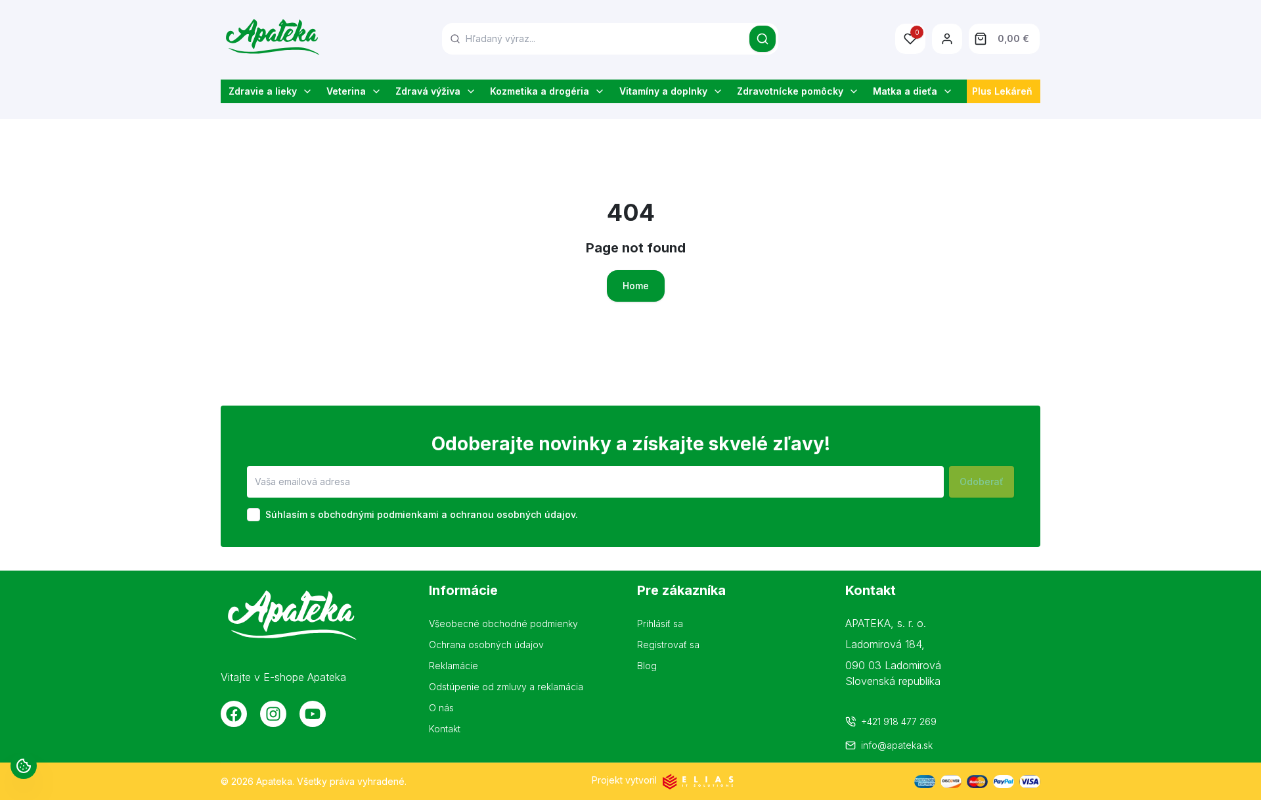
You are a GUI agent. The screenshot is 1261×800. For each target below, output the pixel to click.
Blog (647, 665)
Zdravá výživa (427, 91)
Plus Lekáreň (1002, 91)
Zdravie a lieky (263, 91)
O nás (441, 707)
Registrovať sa (668, 644)
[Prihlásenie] (947, 39)
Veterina (346, 91)
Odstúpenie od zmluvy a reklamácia (506, 686)
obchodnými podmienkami (378, 514)
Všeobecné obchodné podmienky (503, 623)
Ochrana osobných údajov (486, 644)
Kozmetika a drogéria (539, 91)
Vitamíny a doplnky (663, 91)
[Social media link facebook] (234, 714)
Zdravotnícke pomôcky (790, 91)
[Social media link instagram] (273, 714)
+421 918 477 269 (899, 721)
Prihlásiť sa (660, 623)
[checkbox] (253, 514)
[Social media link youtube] (312, 714)
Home (636, 285)
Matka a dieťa (905, 91)
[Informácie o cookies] (24, 766)
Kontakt (444, 728)
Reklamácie (453, 665)
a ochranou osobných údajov (508, 514)
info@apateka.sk (897, 745)
